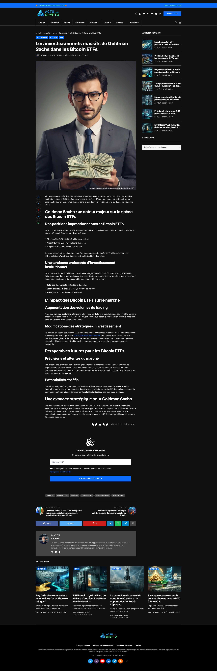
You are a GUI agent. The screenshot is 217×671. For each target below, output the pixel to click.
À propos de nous (83, 646)
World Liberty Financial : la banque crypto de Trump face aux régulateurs (166, 58)
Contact (138, 646)
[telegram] (152, 14)
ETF (61, 37)
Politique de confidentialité (60, 472)
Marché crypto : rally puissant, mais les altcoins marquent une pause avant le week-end (167, 45)
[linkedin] (148, 13)
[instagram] (140, 14)
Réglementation (118, 495)
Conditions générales (124, 646)
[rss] (156, 14)
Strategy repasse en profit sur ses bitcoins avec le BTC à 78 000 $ (164, 598)
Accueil (38, 33)
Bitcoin (53, 37)
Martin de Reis (83, 612)
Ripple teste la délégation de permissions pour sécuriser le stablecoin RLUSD (167, 99)
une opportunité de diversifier (87, 335)
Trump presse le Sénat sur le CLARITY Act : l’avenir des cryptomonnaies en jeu (167, 85)
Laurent (44, 55)
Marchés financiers (102, 495)
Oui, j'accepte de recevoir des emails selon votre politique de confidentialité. (82, 469)
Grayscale (74, 495)
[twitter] (136, 13)
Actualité (47, 33)
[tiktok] (160, 14)
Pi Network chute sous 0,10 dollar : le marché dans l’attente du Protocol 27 (167, 113)
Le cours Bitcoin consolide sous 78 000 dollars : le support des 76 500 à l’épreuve (125, 600)
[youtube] (144, 13)
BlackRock (50, 495)
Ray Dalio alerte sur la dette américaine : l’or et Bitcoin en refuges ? (167, 72)
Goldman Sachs (62, 495)
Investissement (87, 495)
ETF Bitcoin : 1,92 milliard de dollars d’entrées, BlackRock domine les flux (167, 127)
